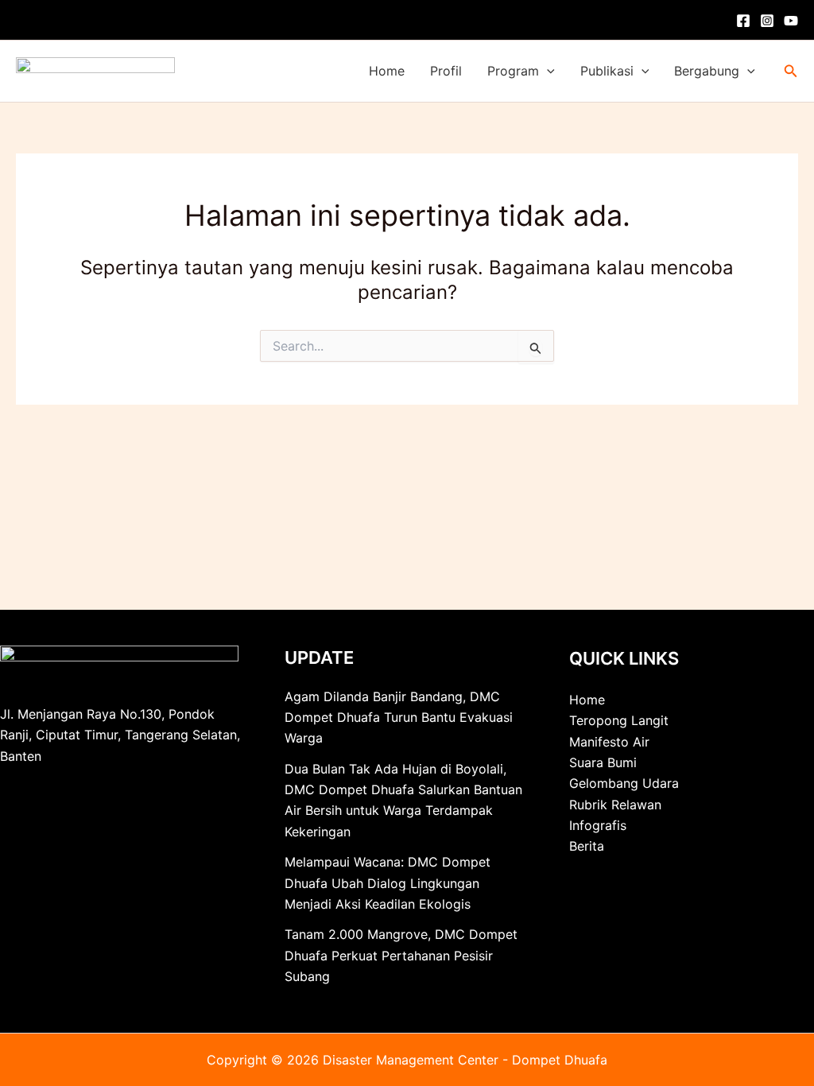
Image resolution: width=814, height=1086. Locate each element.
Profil (446, 71)
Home (387, 71)
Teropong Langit (619, 720)
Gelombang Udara (624, 783)
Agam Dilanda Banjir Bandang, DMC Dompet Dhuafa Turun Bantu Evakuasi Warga (399, 717)
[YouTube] (791, 21)
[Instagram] (767, 21)
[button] (547, 71)
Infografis (597, 825)
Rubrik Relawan (615, 805)
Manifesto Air (609, 742)
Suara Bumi (603, 762)
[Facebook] (743, 21)
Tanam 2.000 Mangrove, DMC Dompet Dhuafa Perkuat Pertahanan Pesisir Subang (401, 955)
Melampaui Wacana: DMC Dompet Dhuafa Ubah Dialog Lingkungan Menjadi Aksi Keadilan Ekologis (387, 883)
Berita (586, 846)
